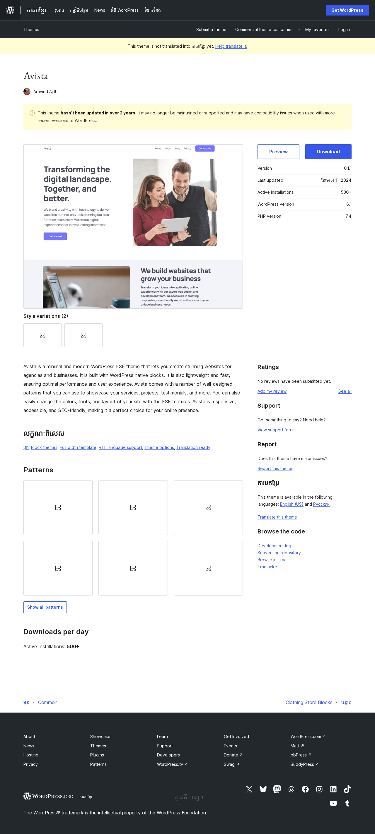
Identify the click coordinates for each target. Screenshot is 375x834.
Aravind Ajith (45, 91)
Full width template (78, 447)
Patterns (98, 764)
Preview (278, 152)
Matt (297, 745)
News (28, 745)
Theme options (159, 447)
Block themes (44, 447)
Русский (321, 504)
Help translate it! (231, 46)
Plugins (97, 754)
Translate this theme (277, 516)
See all (345, 391)
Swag (232, 764)
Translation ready (193, 447)
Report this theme (275, 468)
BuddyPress (305, 764)
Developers (168, 754)
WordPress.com (308, 736)
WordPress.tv (172, 764)
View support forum (277, 429)
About (29, 736)
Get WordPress (347, 10)
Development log (274, 545)
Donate (233, 754)
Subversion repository (279, 552)
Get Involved (236, 736)
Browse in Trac (272, 559)
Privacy (30, 764)
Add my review (272, 391)
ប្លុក (26, 447)
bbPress (301, 754)
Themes (31, 29)
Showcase (100, 736)
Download (328, 152)
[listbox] (133, 538)
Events (230, 745)
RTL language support (120, 447)
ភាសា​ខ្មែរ (85, 796)
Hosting (30, 754)
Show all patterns (45, 607)
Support (165, 745)
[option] (58, 507)
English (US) (292, 504)
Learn (162, 736)
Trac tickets (269, 566)
